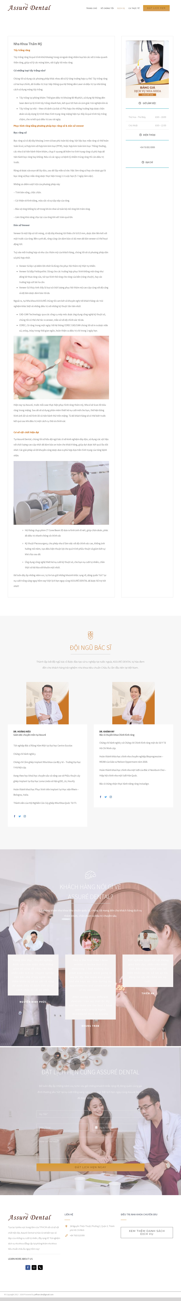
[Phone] (40, 1267)
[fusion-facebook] (14, 816)
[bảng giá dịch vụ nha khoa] (147, 41)
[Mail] (34, 1267)
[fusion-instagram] (25, 816)
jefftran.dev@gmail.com (43, 1294)
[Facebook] (27, 1267)
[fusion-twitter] (20, 816)
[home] (29, 1215)
